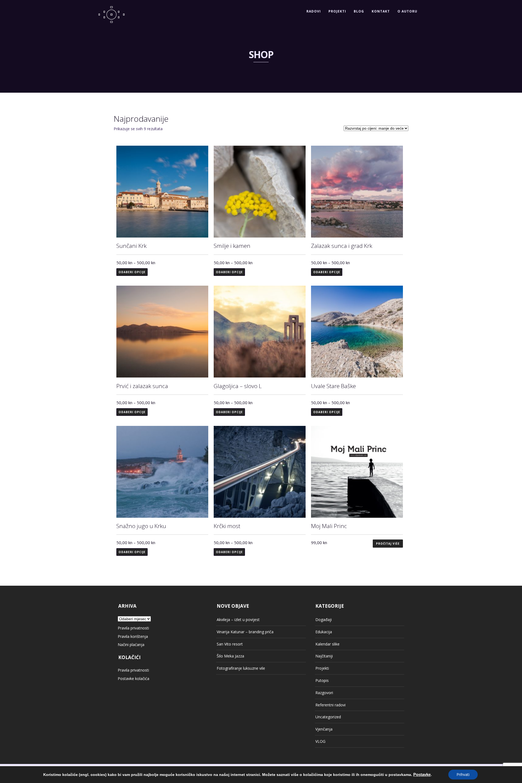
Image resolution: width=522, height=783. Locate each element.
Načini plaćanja (131, 644)
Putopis (322, 680)
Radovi (313, 11)
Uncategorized (328, 716)
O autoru (407, 11)
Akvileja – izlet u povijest (238, 619)
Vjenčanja (324, 729)
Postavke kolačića (133, 678)
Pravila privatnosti (133, 628)
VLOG (320, 741)
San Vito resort (230, 644)
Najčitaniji (324, 656)
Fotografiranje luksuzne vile (241, 668)
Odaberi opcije (132, 272)
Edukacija (323, 631)
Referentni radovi (330, 704)
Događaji (323, 619)
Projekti (337, 11)
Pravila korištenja (133, 636)
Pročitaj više (388, 543)
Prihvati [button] (463, 774)
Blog (359, 11)
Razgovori (324, 692)
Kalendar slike (327, 644)
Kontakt (381, 11)
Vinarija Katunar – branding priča (245, 631)
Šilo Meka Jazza (230, 656)
